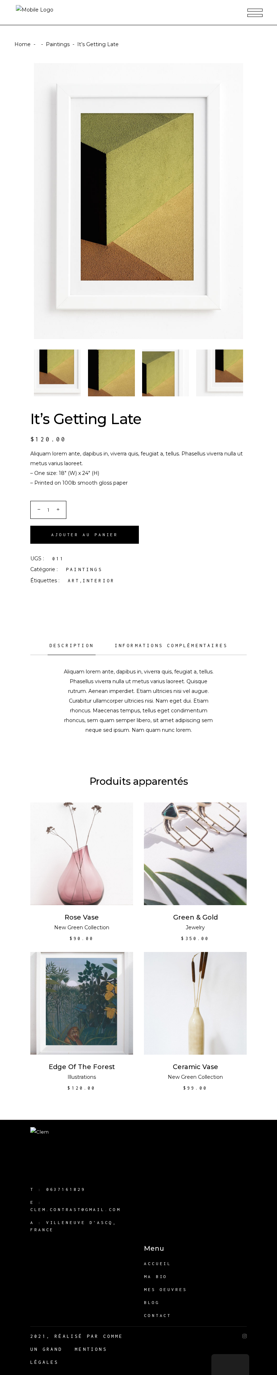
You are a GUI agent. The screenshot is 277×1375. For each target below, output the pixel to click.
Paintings (58, 44)
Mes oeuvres (165, 1289)
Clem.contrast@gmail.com (75, 1209)
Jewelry (195, 927)
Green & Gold (195, 917)
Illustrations (81, 1077)
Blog (152, 1302)
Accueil (157, 1263)
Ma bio (155, 1276)
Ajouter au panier (84, 534)
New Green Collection (81, 927)
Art (74, 580)
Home (22, 44)
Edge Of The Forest (82, 1067)
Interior (99, 580)
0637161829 (65, 1189)
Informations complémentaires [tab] (171, 645)
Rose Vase (82, 917)
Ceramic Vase (195, 1067)
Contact (157, 1315)
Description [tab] (71, 645)
